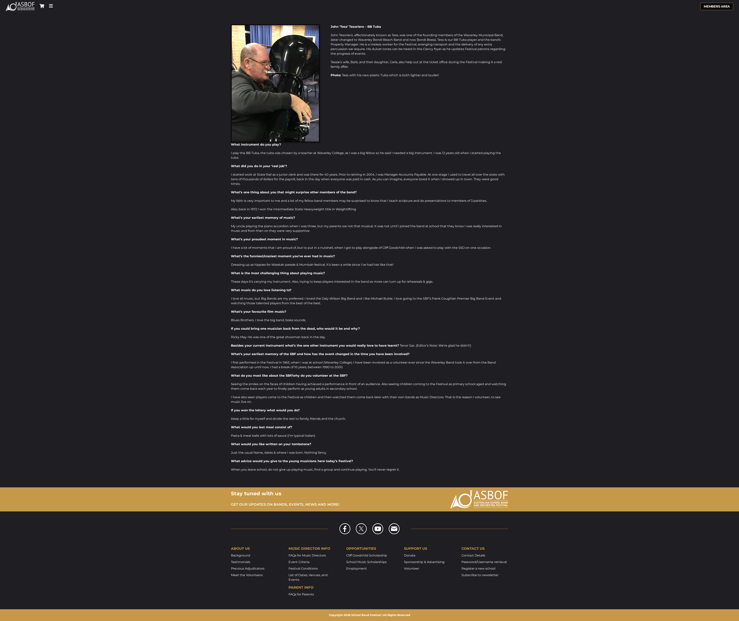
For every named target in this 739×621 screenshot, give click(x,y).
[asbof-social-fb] (345, 524)
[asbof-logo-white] (20, 3)
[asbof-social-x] (361, 524)
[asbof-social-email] (394, 524)
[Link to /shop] (41, 6)
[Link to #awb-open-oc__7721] (51, 6)
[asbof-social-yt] (378, 524)
